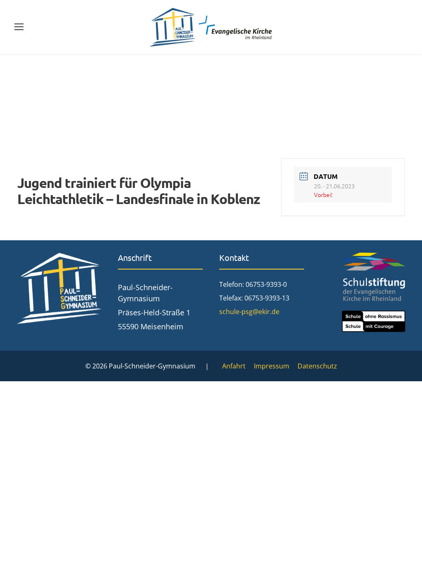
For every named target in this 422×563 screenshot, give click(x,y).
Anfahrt (234, 366)
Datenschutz (317, 366)
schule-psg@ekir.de (249, 311)
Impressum (271, 366)
